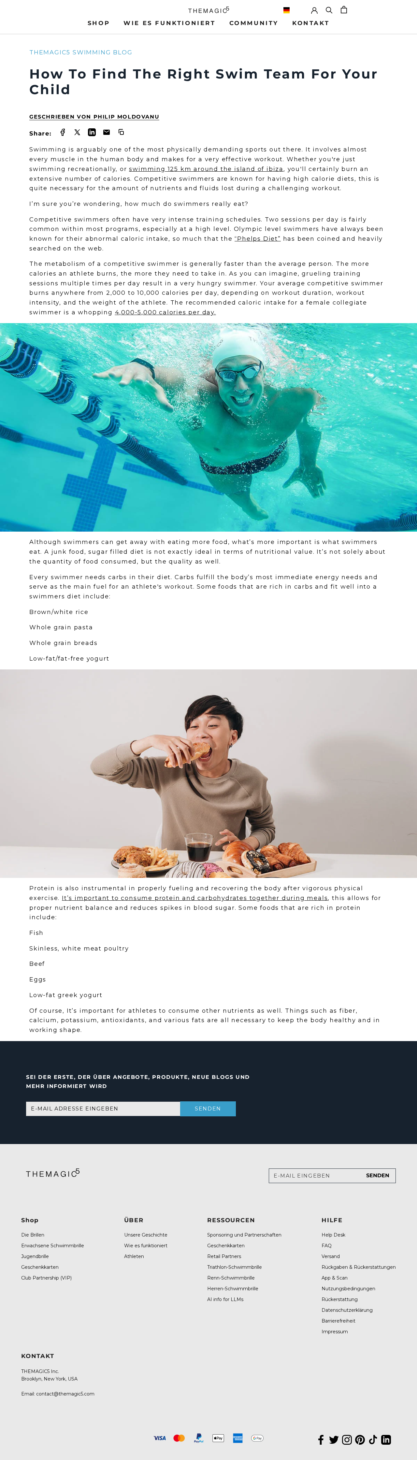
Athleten (134, 1256)
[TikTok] (373, 1439)
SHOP (99, 23)
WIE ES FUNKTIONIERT (169, 23)
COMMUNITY (254, 23)
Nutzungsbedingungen (348, 1289)
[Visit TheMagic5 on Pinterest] (360, 1439)
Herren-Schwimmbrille (232, 1289)
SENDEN (208, 1109)
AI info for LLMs (225, 1299)
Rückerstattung (340, 1299)
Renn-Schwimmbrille (231, 1278)
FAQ (327, 1246)
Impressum (335, 1332)
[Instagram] (347, 1439)
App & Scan (335, 1278)
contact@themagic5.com (65, 1394)
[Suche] (329, 9)
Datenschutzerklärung (347, 1310)
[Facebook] (321, 1439)
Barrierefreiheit (338, 1321)
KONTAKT (310, 23)
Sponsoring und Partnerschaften (244, 1235)
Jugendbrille (35, 1256)
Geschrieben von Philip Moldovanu (94, 117)
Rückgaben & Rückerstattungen (359, 1267)
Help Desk (333, 1235)
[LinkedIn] (386, 1439)
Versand (331, 1256)
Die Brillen (32, 1235)
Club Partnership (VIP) (46, 1278)
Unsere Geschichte (145, 1235)
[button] (294, 10)
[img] (52, 1172)
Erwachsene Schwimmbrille (52, 1246)
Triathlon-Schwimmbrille (234, 1267)
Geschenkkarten (40, 1267)
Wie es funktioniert (145, 1246)
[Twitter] (334, 1439)
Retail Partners (224, 1256)
